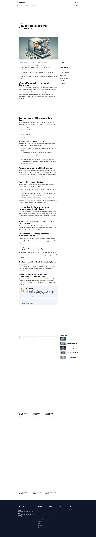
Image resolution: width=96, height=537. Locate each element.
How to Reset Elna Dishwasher (27, 302)
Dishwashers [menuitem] (62, 73)
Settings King (20, 508)
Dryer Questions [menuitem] (63, 75)
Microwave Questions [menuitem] (64, 78)
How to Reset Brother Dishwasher (27, 303)
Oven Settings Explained (71, 348)
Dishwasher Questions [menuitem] (64, 72)
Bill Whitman (29, 288)
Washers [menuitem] (61, 85)
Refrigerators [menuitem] (62, 83)
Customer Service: (21, 518)
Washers (39, 527)
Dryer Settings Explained (71, 339)
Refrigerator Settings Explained (73, 352)
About (50, 508)
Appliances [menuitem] (62, 70)
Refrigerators (40, 525)
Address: (19, 510)
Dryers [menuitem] (61, 77)
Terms (71, 508)
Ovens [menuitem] (61, 81)
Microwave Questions (42, 519)
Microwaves (40, 521)
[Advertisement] (48, 14)
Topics (77, 5)
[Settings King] (21, 2)
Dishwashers (34, 5)
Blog (21, 5)
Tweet (26, 33)
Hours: (19, 513)
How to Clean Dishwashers (72, 357)
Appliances (27, 5)
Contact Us (50, 513)
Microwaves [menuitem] (62, 80)
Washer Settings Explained (72, 343)
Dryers (39, 517)
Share (21, 33)
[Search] (75, 2)
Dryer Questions (41, 515)
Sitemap (71, 515)
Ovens (39, 523)
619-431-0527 (26, 518)
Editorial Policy (72, 513)
